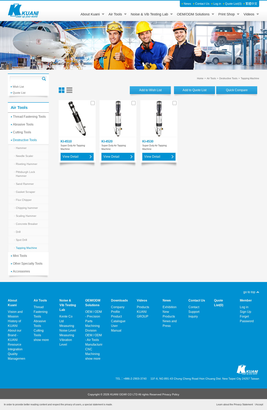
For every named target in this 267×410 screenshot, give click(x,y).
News (187, 3)
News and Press (170, 323)
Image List (62, 90)
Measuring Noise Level (67, 328)
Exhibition (170, 307)
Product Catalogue (118, 319)
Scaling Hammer (26, 215)
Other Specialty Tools (27, 263)
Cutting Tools (22, 132)
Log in (217, 3)
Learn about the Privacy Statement (234, 404)
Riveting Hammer (26, 163)
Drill (18, 231)
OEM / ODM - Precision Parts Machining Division (93, 321)
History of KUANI (14, 323)
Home (200, 78)
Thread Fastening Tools (29, 116)
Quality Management (16, 356)
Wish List (18, 86)
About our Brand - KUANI (14, 335)
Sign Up (245, 311)
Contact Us (202, 3)
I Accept (259, 404)
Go (44, 79)
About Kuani (90, 14)
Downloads (119, 300)
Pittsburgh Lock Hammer (25, 173)
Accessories (21, 271)
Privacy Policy (170, 394)
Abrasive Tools (23, 124)
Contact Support (193, 309)
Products (143, 307)
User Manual (116, 328)
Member (246, 300)
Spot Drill (21, 239)
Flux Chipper (24, 199)
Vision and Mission (15, 314)
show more (41, 340)
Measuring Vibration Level (66, 340)
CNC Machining (92, 352)
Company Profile (118, 309)
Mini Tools (20, 255)
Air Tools (115, 14)
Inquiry (193, 316)
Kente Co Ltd (66, 319)
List (69, 90)
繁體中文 (251, 3)
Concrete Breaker (27, 223)
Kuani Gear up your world (23, 11)
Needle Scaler (24, 155)
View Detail (71, 156)
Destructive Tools (25, 140)
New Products (169, 314)
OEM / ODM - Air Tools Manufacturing (94, 340)
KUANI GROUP (142, 314)
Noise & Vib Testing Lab (149, 14)
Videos (249, 14)
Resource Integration (15, 347)
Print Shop (226, 14)
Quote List (233, 3)
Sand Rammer (25, 183)
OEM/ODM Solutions (193, 14)
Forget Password (247, 319)
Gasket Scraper (25, 191)
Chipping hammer (27, 207)
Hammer (21, 147)
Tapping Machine (26, 247)
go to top (249, 292)
